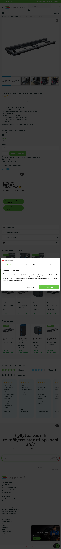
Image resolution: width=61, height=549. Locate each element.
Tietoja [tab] (50, 264)
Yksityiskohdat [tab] (30, 264)
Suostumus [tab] (10, 264)
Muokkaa (29, 287)
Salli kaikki (50, 287)
